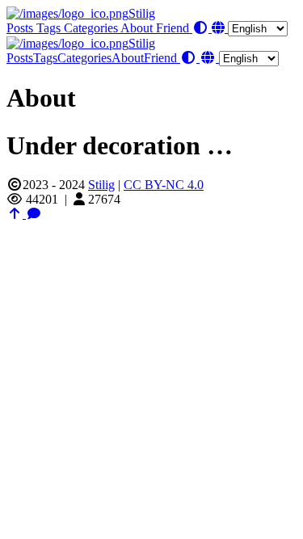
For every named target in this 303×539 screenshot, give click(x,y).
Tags (50, 28)
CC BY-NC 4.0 (164, 185)
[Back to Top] (16, 214)
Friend (174, 28)
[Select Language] (250, 28)
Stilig (141, 13)
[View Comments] (34, 214)
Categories (92, 28)
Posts (21, 28)
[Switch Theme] (202, 28)
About (138, 28)
